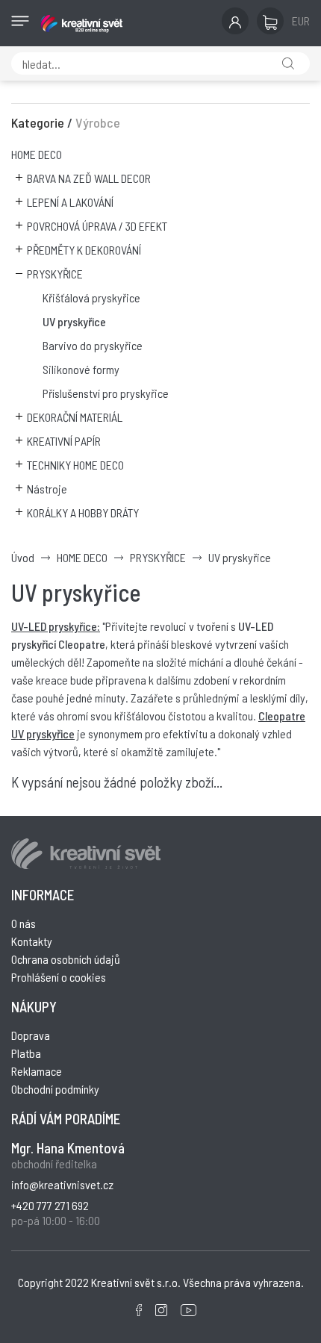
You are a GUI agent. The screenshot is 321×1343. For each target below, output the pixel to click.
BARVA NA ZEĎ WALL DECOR (89, 178)
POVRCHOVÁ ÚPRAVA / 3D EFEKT (97, 226)
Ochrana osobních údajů (65, 959)
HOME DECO (36, 154)
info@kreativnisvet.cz (62, 1184)
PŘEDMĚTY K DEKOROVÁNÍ (84, 250)
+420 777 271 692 (50, 1205)
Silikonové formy (81, 369)
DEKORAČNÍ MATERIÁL (74, 417)
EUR (301, 20)
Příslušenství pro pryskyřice (106, 393)
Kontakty (31, 941)
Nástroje (47, 489)
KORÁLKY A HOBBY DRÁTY (83, 512)
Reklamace (36, 1071)
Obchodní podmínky (55, 1089)
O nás (23, 923)
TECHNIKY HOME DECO (75, 465)
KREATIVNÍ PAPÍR (64, 441)
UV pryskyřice (74, 321)
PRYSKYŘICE (55, 274)
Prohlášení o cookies (58, 977)
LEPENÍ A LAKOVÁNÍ (70, 202)
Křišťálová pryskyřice (91, 297)
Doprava (30, 1035)
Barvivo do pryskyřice (93, 345)
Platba (26, 1053)
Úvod (22, 557)
